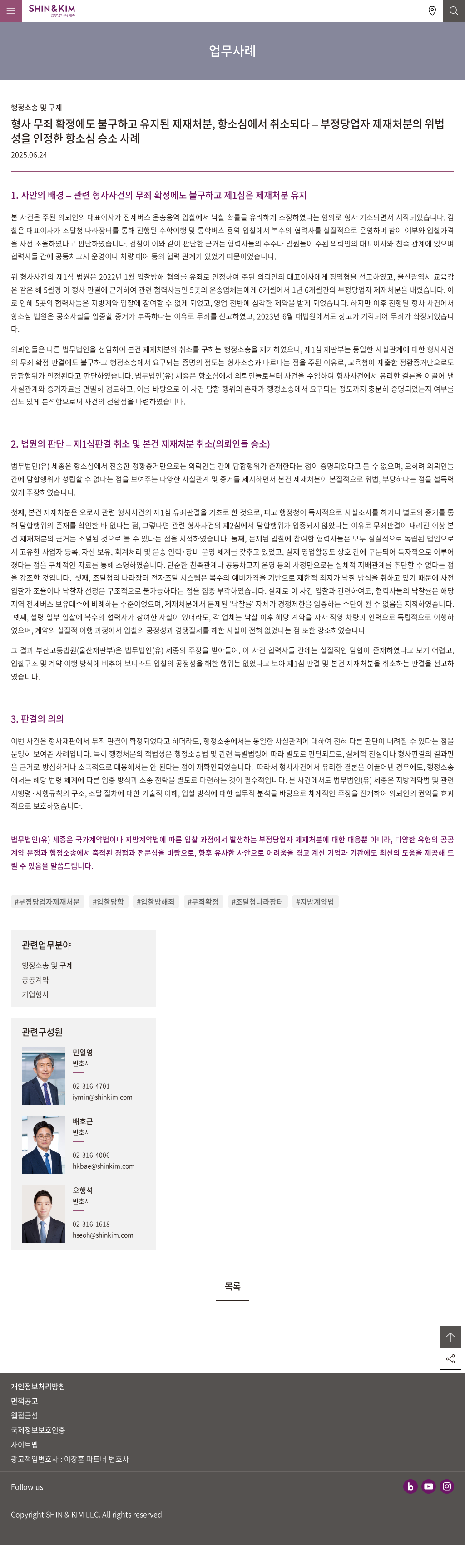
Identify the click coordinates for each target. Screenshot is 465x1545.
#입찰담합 (108, 901)
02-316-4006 (91, 1154)
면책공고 (24, 1400)
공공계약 (35, 979)
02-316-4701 (91, 1085)
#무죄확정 (203, 901)
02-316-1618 (91, 1223)
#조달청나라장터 (257, 901)
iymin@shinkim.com (103, 1096)
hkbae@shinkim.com (104, 1165)
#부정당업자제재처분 (47, 901)
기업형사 (35, 994)
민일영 (83, 1052)
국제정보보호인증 (38, 1429)
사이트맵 (24, 1444)
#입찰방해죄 (156, 901)
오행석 (83, 1190)
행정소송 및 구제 (47, 964)
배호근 (83, 1121)
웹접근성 (24, 1415)
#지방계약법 (315, 901)
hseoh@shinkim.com (103, 1234)
